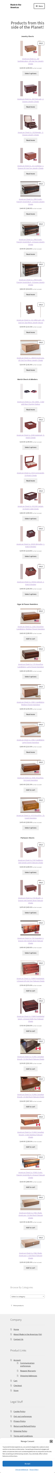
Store (16, 1390)
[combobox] (27, 1296)
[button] (51, 1441)
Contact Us (18, 1339)
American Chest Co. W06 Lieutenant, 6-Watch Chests (31, 436)
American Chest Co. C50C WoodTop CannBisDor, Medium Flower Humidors (30, 627)
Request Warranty (28, 1370)
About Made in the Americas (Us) (28, 1334)
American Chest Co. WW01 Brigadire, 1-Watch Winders (30, 545)
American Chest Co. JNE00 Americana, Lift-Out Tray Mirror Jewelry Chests (30, 359)
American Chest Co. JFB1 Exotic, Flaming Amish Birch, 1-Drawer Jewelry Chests (30, 201)
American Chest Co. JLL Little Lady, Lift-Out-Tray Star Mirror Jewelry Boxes (31, 321)
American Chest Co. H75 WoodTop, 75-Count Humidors (30, 816)
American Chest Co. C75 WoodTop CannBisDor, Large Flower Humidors (31, 665)
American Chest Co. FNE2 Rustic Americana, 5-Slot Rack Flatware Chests (30, 1255)
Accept (27, 1463)
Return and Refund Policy (25, 1426)
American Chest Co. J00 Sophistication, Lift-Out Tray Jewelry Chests (31, 61)
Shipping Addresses (28, 1375)
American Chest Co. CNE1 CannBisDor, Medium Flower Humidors (31, 703)
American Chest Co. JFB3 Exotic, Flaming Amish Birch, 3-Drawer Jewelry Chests (30, 282)
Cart (15, 1380)
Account (17, 1360)
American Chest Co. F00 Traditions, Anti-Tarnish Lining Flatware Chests (30, 861)
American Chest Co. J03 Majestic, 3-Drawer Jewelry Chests (30, 133)
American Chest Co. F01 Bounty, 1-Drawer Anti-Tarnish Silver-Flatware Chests (30, 900)
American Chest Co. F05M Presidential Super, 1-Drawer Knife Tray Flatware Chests (30, 1018)
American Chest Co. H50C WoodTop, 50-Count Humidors (30, 779)
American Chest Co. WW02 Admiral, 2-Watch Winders (30, 583)
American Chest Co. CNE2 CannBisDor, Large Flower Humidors (31, 741)
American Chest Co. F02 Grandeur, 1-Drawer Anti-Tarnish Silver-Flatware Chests (30, 940)
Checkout (18, 1385)
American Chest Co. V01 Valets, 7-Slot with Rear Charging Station (30, 403)
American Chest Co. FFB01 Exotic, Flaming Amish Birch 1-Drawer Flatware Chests (30, 1175)
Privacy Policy (34, 1469)
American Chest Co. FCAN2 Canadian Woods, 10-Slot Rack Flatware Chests (30, 1095)
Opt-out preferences (21, 1469)
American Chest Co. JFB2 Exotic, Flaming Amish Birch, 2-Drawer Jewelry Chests (30, 242)
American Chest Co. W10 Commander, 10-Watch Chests (30, 474)
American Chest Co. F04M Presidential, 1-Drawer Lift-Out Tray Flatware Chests (31, 979)
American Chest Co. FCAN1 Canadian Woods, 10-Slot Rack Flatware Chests (30, 1057)
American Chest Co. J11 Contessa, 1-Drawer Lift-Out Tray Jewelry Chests (30, 167)
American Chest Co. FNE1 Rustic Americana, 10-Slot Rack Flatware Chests (31, 1215)
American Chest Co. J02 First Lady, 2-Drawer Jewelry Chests (30, 100)
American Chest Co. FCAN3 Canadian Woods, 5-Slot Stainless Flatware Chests (30, 1134)
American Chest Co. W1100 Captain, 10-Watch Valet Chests (31, 507)
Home (16, 1329)
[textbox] (27, 1296)
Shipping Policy (20, 1431)
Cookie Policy (19, 1411)
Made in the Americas (15, 6)
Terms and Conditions (23, 1436)
